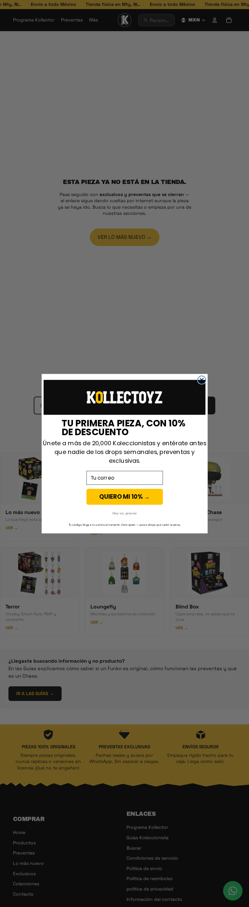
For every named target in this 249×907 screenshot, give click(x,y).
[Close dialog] (201, 380)
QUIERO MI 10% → (124, 497)
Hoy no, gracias (124, 513)
